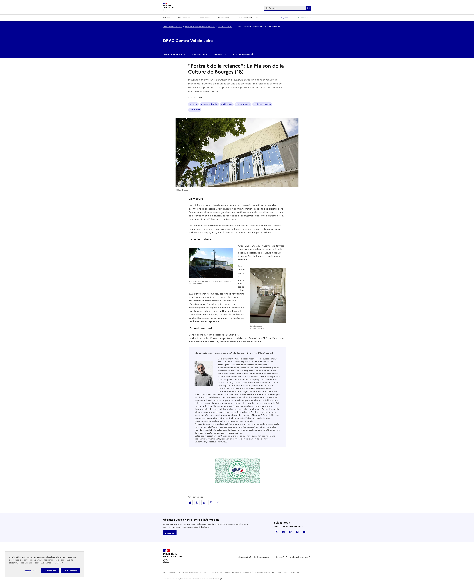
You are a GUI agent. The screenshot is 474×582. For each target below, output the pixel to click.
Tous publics (195, 109)
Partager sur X (197, 502)
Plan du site (295, 572)
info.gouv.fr (279, 557)
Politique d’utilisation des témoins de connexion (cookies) (230, 572)
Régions (284, 18)
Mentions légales (169, 572)
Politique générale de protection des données (271, 572)
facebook (290, 531)
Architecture (226, 104)
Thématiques (302, 18)
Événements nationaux (247, 18)
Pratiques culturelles (262, 104)
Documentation (225, 18)
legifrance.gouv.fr (261, 557)
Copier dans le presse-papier (217, 502)
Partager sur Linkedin (203, 502)
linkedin (283, 531)
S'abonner (170, 532)
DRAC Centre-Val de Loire (172, 26)
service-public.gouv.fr (299, 557)
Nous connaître (184, 18)
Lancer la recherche (308, 8)
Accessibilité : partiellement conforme (192, 572)
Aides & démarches (206, 18)
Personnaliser (30, 570)
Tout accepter (70, 570)
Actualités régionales (242, 54)
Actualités (167, 18)
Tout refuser (50, 570)
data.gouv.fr (243, 557)
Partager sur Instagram (210, 502)
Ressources (218, 54)
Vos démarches (198, 54)
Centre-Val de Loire (209, 104)
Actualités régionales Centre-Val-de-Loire (200, 26)
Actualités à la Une (225, 26)
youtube (304, 531)
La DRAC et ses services (173, 54)
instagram (297, 531)
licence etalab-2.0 (213, 579)
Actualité (193, 104)
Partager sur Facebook (190, 502)
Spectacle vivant (243, 104)
